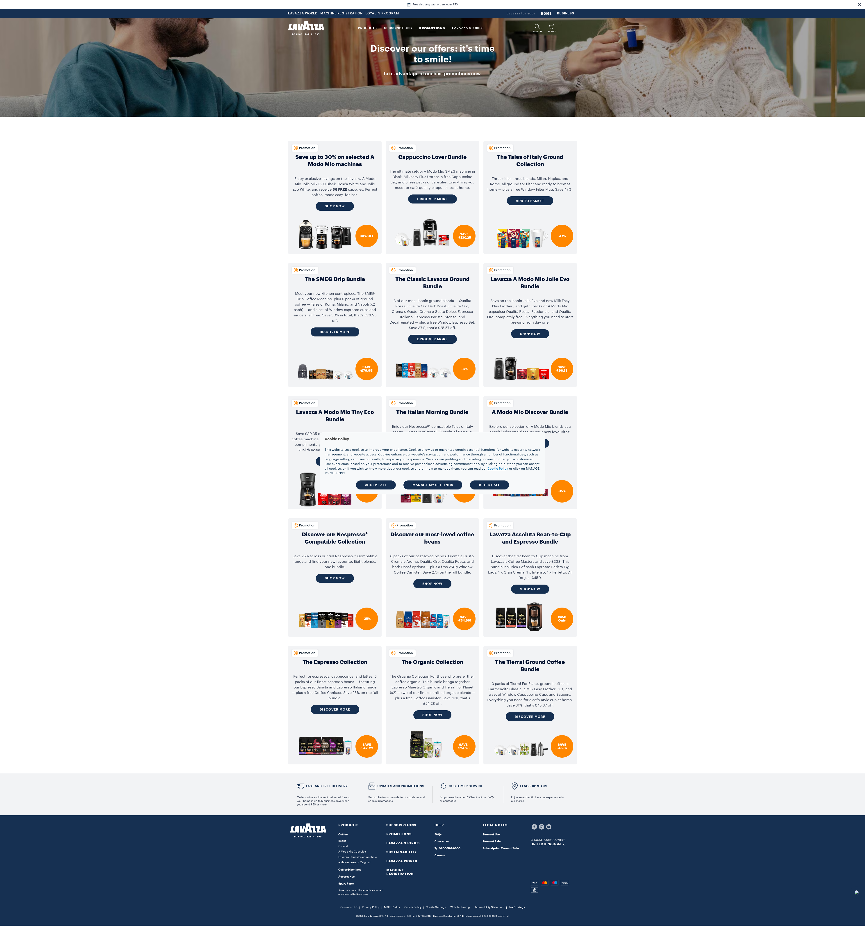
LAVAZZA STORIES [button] (468, 28)
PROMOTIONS (399, 834)
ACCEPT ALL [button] (376, 485)
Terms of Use (491, 834)
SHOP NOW (335, 206)
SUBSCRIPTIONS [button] (398, 28)
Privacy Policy (371, 907)
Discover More (432, 199)
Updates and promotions (400, 786)
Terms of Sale (492, 841)
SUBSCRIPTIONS (401, 825)
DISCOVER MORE (335, 332)
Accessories (346, 876)
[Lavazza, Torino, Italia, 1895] (306, 28)
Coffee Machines (349, 869)
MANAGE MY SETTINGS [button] (432, 485)
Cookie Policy (412, 907)
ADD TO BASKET (530, 200)
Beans (342, 840)
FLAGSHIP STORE (534, 786)
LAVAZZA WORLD (303, 13)
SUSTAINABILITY (401, 852)
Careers (440, 855)
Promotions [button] (432, 28)
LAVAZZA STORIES (403, 843)
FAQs (438, 834)
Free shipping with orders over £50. (435, 4)
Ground (343, 846)
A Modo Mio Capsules (352, 851)
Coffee (343, 834)
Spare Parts (346, 883)
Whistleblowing (460, 907)
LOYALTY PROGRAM (382, 13)
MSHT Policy (392, 907)
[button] (859, 4)
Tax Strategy (517, 907)
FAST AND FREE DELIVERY (327, 786)
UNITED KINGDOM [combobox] (546, 844)
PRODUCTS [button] (367, 28)
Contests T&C (348, 907)
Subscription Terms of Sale (501, 848)
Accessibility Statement (489, 907)
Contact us (442, 841)
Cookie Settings (436, 907)
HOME (546, 13)
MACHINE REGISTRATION (341, 13)
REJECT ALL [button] (489, 485)
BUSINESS (565, 13)
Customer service (466, 786)
